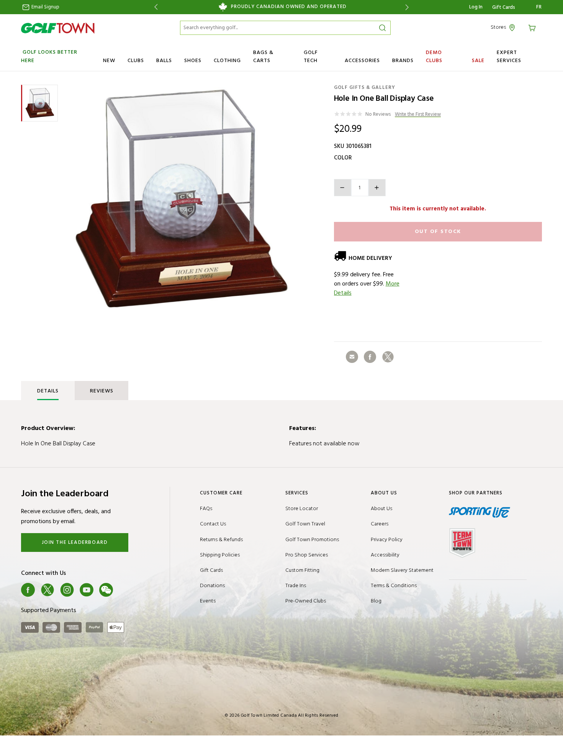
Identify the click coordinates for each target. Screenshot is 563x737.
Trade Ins (295, 585)
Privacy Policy (387, 539)
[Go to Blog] (126, 590)
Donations (212, 585)
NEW (109, 60)
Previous (154, 7)
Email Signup (44, 7)
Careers (379, 524)
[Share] (352, 357)
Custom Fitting (302, 570)
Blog (376, 601)
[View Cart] (533, 27)
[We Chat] (106, 590)
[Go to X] (47, 590)
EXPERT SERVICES (509, 56)
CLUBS (136, 60)
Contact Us (213, 524)
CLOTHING (227, 60)
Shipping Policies (220, 555)
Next (408, 7)
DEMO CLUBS (434, 56)
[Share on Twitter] (388, 357)
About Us (381, 508)
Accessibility (385, 555)
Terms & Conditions (394, 585)
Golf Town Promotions (312, 539)
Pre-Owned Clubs (305, 601)
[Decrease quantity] (342, 187)
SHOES (192, 60)
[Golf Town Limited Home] (58, 28)
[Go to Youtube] (86, 590)
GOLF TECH (311, 56)
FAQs (206, 508)
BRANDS (403, 60)
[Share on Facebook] (370, 357)
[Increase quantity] (377, 187)
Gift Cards (503, 8)
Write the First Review (418, 114)
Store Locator (301, 508)
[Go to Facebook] (28, 590)
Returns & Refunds (221, 539)
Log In (476, 7)
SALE (478, 60)
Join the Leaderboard (75, 542)
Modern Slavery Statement (402, 570)
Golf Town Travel (305, 524)
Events (208, 601)
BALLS (164, 60)
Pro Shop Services (306, 555)
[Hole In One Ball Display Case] (181, 199)
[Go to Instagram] (67, 590)
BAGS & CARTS (263, 56)
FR (539, 7)
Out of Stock (438, 231)
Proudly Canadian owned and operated (289, 7)
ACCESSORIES (362, 60)
